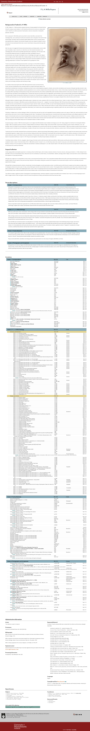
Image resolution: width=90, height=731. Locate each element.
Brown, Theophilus (15, 267)
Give (60, 1)
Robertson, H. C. (14, 298)
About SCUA (14, 16)
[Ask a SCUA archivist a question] (46, 5)
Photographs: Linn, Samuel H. (17, 588)
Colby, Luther (13, 270)
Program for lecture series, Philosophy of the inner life (27, 547)
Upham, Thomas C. (14, 303)
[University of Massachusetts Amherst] (29, 726)
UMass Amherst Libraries (6, 4)
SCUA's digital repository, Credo (11, 649)
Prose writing (17, 707)
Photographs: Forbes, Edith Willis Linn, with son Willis (21, 583)
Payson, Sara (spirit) (15, 292)
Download (45, 16)
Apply (57, 1)
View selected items (19, 599)
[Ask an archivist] (81, 714)
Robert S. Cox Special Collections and (23, 6)
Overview (25, 16)
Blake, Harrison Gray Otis (16, 264)
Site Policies (68, 729)
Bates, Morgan (14, 263)
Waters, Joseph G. (14, 304)
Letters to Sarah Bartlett (25, 309)
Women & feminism (36, 707)
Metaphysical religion (10, 707)
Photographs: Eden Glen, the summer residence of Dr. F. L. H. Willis (24, 580)
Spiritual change (28, 707)
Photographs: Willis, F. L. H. (16, 592)
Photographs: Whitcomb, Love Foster (18, 591)
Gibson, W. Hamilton (15, 283)
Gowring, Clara (14, 284)
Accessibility (74, 729)
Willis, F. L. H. (13, 318)
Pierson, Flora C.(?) (14, 296)
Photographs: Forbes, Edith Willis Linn (18, 581)
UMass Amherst (19, 715)
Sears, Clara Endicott (15, 301)
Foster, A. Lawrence (15, 281)
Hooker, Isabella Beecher (16, 285)
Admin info (39, 16)
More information (61, 681)
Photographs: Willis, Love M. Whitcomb (18, 597)
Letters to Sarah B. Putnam (25, 312)
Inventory (32, 16)
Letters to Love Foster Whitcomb (22, 321)
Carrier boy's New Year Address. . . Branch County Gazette (32, 548)
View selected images (29, 565)
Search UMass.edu (62, 1)
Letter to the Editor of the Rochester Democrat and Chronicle (28, 319)
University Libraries (10, 715)
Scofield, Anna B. (14, 299)
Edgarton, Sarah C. (14, 279)
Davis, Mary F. (13, 275)
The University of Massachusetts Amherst (11, 1)
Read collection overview (45, 19)
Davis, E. (12, 274)
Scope (21, 16)
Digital (10, 13)
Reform (22, 707)
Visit (54, 1)
